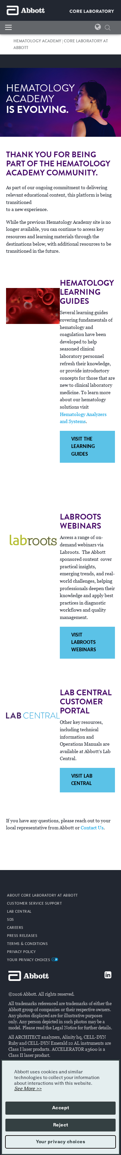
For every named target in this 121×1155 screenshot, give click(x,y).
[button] (107, 28)
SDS (10, 920)
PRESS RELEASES (22, 936)
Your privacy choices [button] (60, 1142)
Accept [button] (60, 1108)
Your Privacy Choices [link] (29, 960)
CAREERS (15, 928)
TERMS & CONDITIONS (27, 944)
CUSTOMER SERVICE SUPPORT (34, 904)
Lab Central (19, 912)
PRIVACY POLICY (21, 952)
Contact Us (92, 828)
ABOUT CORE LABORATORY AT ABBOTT (42, 896)
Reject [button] (60, 1125)
